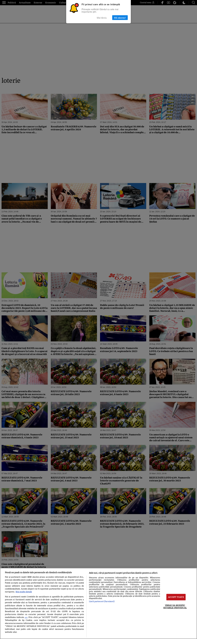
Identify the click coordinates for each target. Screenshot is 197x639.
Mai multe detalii (24, 592)
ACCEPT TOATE (176, 597)
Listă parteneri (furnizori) (102, 601)
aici (26, 617)
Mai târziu (102, 17)
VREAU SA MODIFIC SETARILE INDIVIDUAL (175, 606)
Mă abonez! (120, 17)
